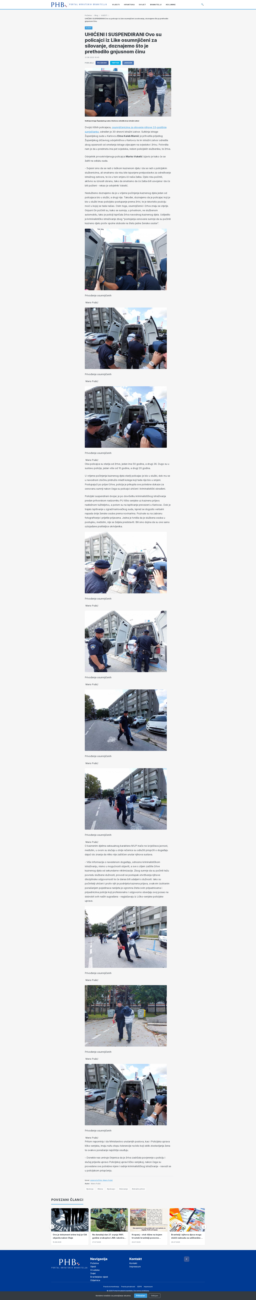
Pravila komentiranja (111, 1287)
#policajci (111, 1189)
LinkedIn (128, 63)
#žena (100, 1189)
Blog (96, 15)
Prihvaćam (140, 1296)
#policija (89, 1189)
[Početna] (79, 4)
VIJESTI (104, 15)
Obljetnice (95, 1280)
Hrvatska (94, 1270)
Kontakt (133, 1263)
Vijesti (93, 1266)
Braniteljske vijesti (99, 1276)
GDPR (139, 1287)
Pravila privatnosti (128, 1287)
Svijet (93, 1273)
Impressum (135, 1266)
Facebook (102, 63)
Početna (88, 15)
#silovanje (123, 1189)
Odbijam (154, 1296)
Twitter (115, 63)
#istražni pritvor (138, 1189)
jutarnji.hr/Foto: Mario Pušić (101, 1180)
